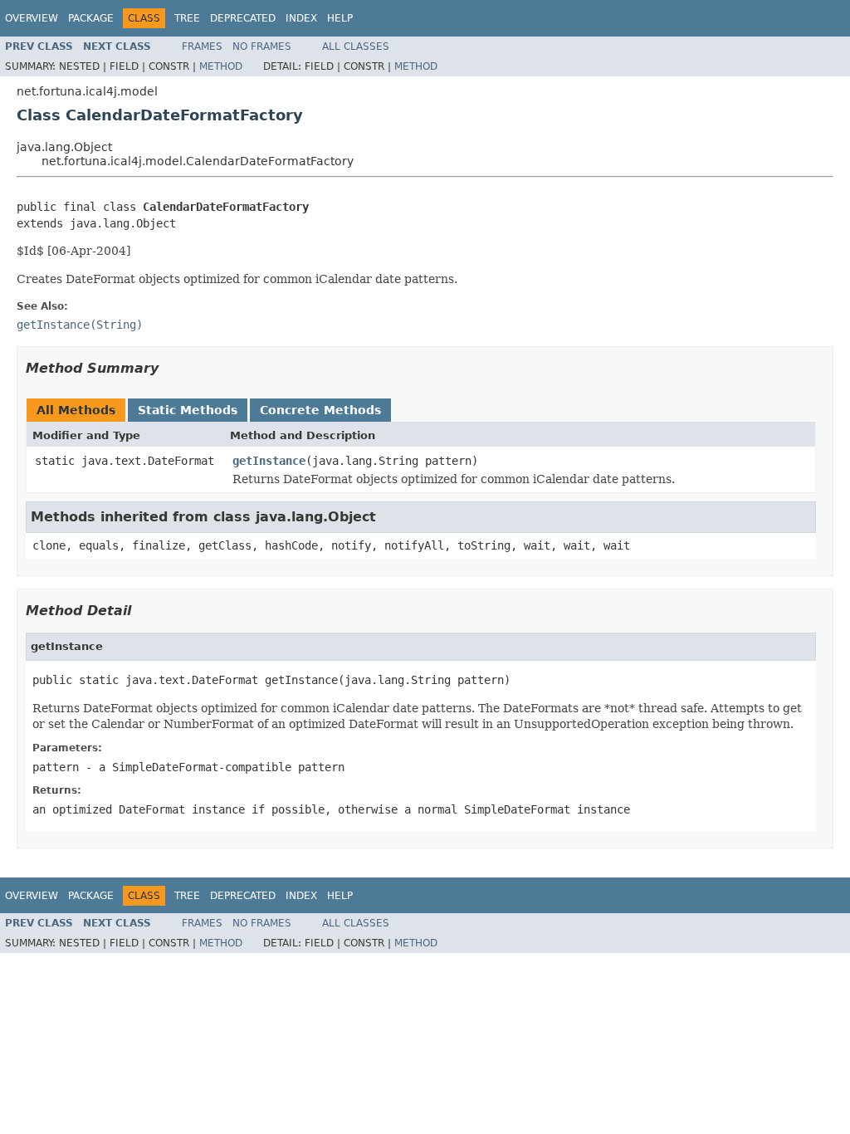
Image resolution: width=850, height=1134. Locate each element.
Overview (31, 18)
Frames (202, 46)
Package (91, 18)
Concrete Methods (320, 410)
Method (220, 66)
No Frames (261, 46)
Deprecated (243, 18)
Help (340, 18)
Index (301, 18)
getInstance (268, 460)
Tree (187, 18)
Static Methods (187, 410)
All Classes (355, 46)
